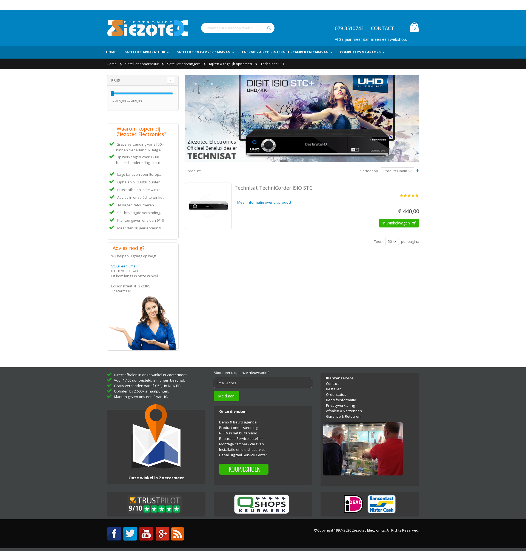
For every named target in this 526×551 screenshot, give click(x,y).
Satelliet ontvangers (184, 63)
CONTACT (382, 28)
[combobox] (238, 27)
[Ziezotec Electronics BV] (148, 28)
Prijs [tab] (115, 80)
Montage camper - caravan (241, 444)
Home (112, 63)
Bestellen (334, 388)
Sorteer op (369, 170)
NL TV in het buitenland (238, 433)
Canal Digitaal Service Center (243, 454)
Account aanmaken (403, 5)
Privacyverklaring (340, 405)
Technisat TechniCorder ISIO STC (273, 187)
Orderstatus (336, 394)
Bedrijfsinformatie (341, 399)
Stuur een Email (124, 266)
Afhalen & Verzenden (344, 410)
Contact (332, 383)
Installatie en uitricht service (242, 449)
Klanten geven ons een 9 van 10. (141, 396)
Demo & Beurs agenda (238, 422)
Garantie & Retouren (343, 416)
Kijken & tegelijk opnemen (231, 63)
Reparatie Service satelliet (241, 438)
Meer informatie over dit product (264, 202)
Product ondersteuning (238, 427)
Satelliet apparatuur (142, 63)
